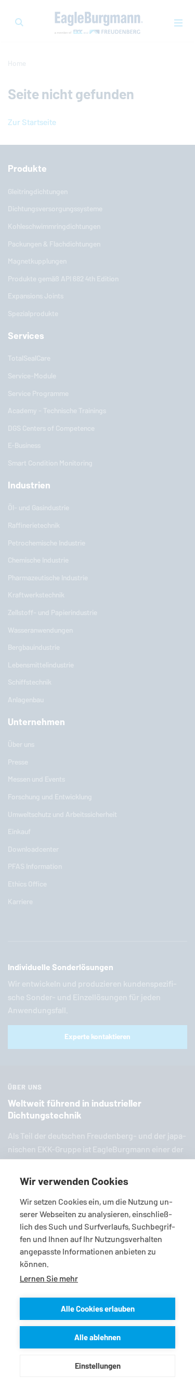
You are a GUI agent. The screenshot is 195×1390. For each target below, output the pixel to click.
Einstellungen (98, 1365)
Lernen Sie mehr (49, 1279)
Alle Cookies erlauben (98, 1308)
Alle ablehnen (97, 1337)
